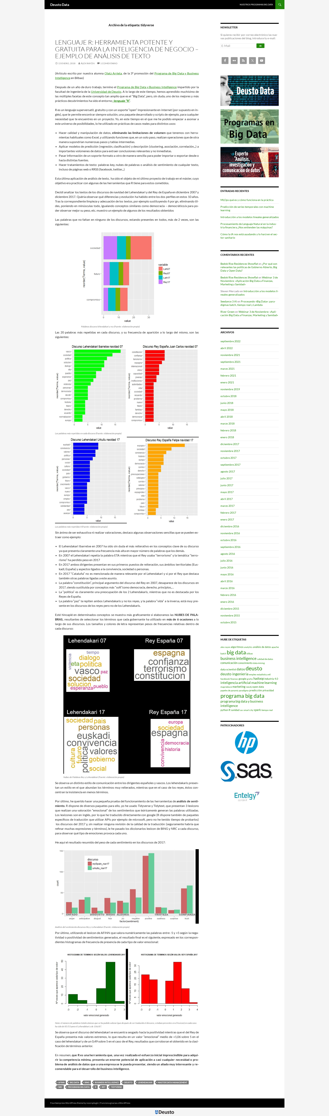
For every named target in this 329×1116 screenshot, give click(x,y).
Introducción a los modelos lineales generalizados (249, 217)
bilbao (250, 653)
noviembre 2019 (230, 389)
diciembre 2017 (229, 444)
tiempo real (267, 710)
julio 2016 (226, 560)
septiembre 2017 (230, 464)
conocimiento (245, 662)
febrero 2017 (228, 512)
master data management (172, 1082)
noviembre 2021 (230, 355)
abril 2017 (226, 498)
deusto (128, 1082)
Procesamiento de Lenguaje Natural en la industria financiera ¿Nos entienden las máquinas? (248, 225)
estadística (262, 674)
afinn (61, 1082)
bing (87, 1082)
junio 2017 (226, 485)
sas (241, 710)
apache (275, 647)
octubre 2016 (228, 540)
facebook (225, 678)
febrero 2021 (228, 375)
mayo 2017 (227, 492)
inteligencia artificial (235, 683)
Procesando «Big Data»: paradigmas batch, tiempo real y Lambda (247, 303)
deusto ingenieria (234, 674)
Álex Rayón (88, 63)
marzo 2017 (227, 505)
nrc (60, 1087)
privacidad (268, 690)
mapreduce (226, 686)
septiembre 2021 (230, 361)
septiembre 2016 (230, 546)
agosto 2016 (227, 553)
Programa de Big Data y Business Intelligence (147, 87)
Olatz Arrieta (113, 73)
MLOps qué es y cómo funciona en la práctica (246, 199)
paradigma (244, 690)
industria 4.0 (271, 678)
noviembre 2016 (230, 533)
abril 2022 (226, 348)
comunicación (228, 662)
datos (241, 669)
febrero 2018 (228, 430)
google (242, 678)
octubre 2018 (228, 396)
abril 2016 (226, 581)
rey (103, 1087)
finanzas (234, 679)
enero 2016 (227, 601)
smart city (248, 710)
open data (258, 686)
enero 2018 (227, 437)
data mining (259, 663)
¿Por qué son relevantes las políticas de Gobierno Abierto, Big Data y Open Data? (248, 267)
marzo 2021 (227, 368)
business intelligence (107, 1082)
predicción (255, 690)
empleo (252, 674)
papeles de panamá (229, 690)
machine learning (264, 683)
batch (223, 653)
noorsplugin (92, 1103)
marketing (238, 686)
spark (257, 709)
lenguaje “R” (122, 100)
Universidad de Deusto (106, 91)
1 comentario (108, 63)
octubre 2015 (228, 622)
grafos (250, 679)
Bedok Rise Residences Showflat (239, 263)
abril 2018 (226, 416)
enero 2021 (227, 382)
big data (74, 1082)
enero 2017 (227, 519)
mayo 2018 (227, 409)
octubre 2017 (228, 457)
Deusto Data (59, 4)
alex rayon (225, 647)
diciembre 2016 (229, 526)
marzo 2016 (227, 588)
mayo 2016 (227, 574)
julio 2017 (226, 478)
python (224, 709)
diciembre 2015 (229, 608)
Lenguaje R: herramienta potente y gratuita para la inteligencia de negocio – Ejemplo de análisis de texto (127, 49)
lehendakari (145, 1082)
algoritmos (237, 646)
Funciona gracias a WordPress (115, 1103)
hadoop (258, 678)
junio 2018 (226, 403)
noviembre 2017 (230, 450)
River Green (227, 311)
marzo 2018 (227, 423)
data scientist (228, 669)
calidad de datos (265, 659)
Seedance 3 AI (228, 301)
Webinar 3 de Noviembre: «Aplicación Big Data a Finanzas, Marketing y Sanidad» (249, 281)
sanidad (235, 709)
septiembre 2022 (230, 341)
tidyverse (116, 1087)
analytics (248, 647)
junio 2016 (226, 567)
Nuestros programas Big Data (256, 4)
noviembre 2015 (230, 615)
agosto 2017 (227, 471)
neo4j (249, 686)
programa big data (79, 1087)
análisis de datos (262, 646)
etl (269, 674)
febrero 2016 (228, 594)
